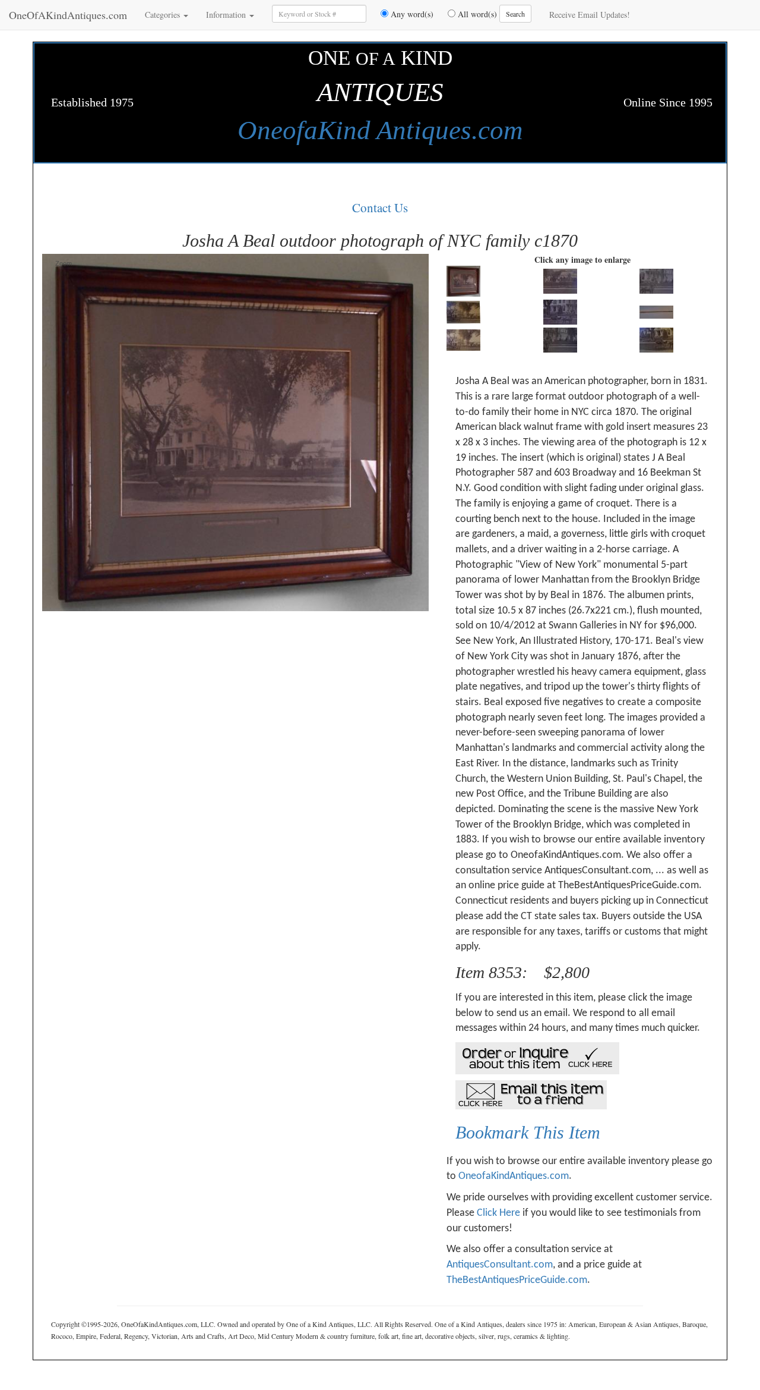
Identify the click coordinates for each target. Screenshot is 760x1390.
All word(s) (476, 14)
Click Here (498, 1213)
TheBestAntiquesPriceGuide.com (516, 1280)
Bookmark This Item (527, 1132)
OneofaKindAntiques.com (513, 1176)
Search (515, 13)
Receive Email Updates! (589, 14)
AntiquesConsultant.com (499, 1265)
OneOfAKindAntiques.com (68, 15)
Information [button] (227, 14)
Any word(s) (410, 14)
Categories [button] (163, 14)
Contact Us (380, 207)
